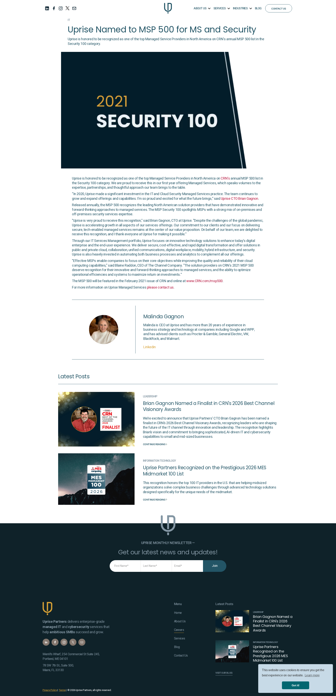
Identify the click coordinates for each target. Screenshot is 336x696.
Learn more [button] (312, 675)
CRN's (225, 178)
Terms (62, 690)
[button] (201, 8)
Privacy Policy (50, 690)
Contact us (278, 8)
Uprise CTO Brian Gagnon (239, 198)
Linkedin (149, 347)
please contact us (160, 287)
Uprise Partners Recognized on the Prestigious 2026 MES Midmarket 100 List (204, 470)
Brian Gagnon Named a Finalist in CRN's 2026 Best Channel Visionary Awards (209, 406)
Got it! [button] (295, 685)
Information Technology (159, 461)
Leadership (150, 396)
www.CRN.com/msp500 (204, 281)
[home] (168, 8)
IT (69, 20)
